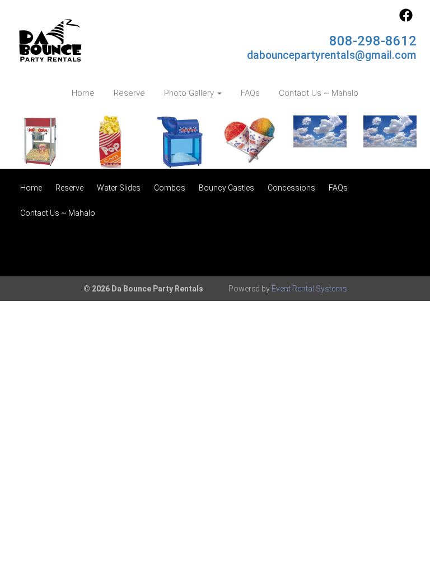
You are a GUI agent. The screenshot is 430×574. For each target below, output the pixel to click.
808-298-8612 (373, 41)
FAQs (250, 93)
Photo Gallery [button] (190, 93)
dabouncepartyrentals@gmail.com (332, 55)
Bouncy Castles (226, 187)
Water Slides (119, 187)
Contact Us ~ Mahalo (318, 93)
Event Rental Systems (309, 288)
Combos (169, 187)
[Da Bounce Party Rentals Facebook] (406, 19)
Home (83, 93)
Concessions (291, 187)
